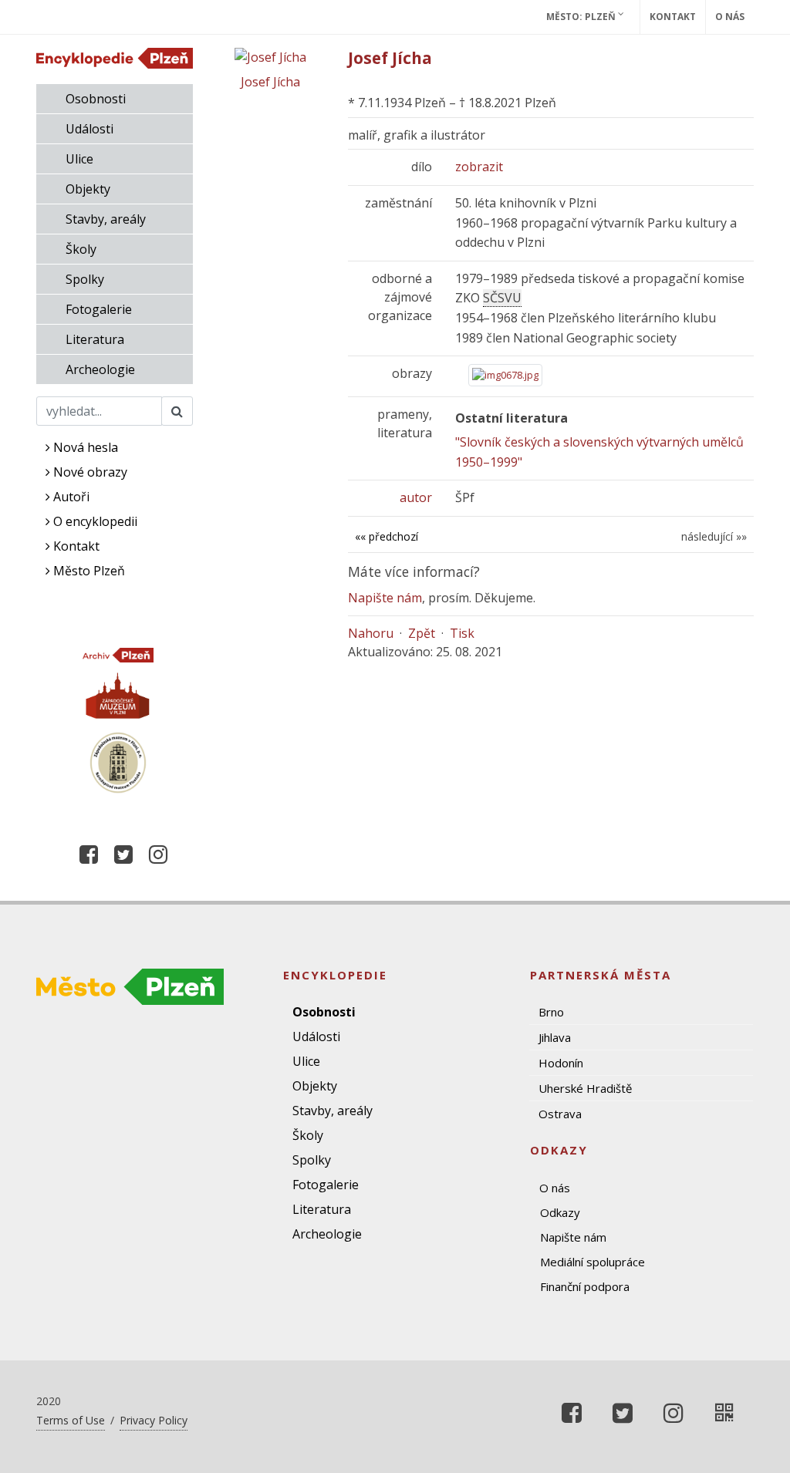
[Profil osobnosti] (724, 1412)
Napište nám (385, 597)
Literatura (95, 339)
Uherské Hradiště (585, 1088)
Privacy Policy (153, 1420)
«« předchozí (386, 536)
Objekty (88, 188)
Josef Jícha (270, 81)
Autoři (69, 496)
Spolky (85, 279)
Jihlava (554, 1037)
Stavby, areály (106, 219)
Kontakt (673, 16)
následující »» (714, 536)
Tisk (462, 633)
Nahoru (370, 633)
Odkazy (560, 1212)
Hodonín (560, 1062)
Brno (551, 1012)
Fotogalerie (99, 309)
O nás (729, 16)
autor (416, 497)
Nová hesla (84, 447)
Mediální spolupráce (592, 1261)
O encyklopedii (93, 521)
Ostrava (560, 1113)
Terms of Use (70, 1420)
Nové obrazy (88, 471)
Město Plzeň (87, 570)
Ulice (79, 158)
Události (89, 128)
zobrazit (479, 166)
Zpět (421, 633)
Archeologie (100, 369)
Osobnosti (96, 98)
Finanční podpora (585, 1286)
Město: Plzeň (582, 16)
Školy (81, 249)
